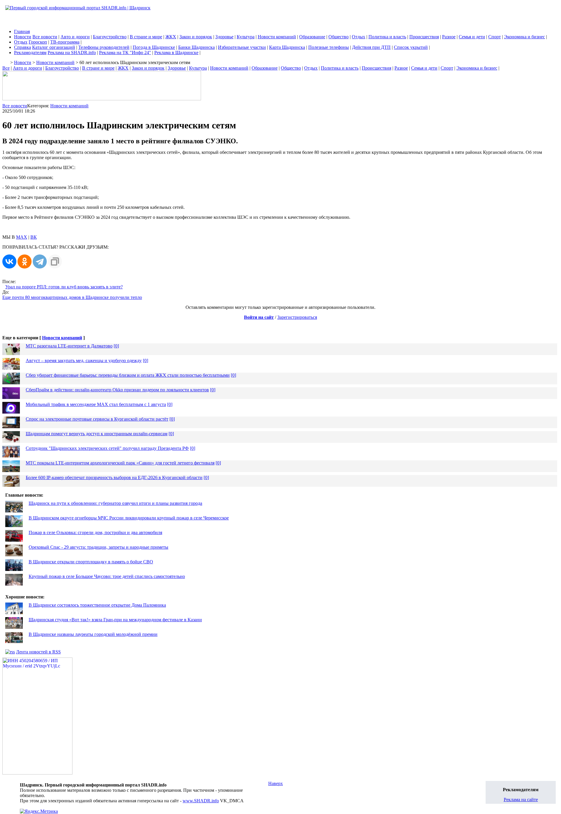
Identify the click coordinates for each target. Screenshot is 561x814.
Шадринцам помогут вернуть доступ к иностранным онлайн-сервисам (96, 433)
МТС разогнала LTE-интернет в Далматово (69, 345)
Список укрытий (411, 47)
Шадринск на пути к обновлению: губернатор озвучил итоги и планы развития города (115, 503)
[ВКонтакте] (9, 261)
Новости (22, 36)
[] (116, 345)
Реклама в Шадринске (176, 52)
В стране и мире (146, 36)
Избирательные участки (242, 47)
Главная (22, 31)
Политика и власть (387, 36)
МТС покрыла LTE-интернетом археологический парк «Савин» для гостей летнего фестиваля (120, 462)
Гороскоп (38, 41)
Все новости (44, 36)
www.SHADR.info (201, 800)
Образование (312, 36)
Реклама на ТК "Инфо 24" (125, 52)
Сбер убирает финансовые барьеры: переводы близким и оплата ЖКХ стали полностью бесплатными (128, 375)
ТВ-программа (64, 41)
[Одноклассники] (25, 261)
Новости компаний (277, 36)
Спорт (494, 36)
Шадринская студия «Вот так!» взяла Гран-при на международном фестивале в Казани (115, 619)
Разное (449, 36)
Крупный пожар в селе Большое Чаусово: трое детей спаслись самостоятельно (107, 576)
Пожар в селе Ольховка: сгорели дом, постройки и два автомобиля (95, 532)
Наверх (275, 783)
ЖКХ (170, 36)
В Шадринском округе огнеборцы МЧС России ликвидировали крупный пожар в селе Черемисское (129, 517)
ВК (33, 237)
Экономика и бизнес (524, 36)
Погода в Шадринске (154, 47)
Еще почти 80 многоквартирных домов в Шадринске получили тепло (72, 297)
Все (6, 68)
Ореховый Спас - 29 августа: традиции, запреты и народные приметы (98, 547)
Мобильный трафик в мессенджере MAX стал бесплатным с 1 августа (96, 404)
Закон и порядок (195, 36)
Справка (22, 47)
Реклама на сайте (521, 799)
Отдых (358, 36)
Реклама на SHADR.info (72, 52)
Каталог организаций (53, 47)
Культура (245, 36)
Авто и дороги (75, 36)
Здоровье (224, 36)
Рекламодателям (30, 52)
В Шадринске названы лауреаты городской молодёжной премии (93, 634)
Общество (338, 36)
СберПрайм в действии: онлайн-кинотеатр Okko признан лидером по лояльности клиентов (117, 389)
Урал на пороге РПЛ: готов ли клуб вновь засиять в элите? (64, 286)
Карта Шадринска (287, 47)
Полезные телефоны (328, 47)
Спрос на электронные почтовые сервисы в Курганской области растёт (97, 419)
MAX (21, 237)
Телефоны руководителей (103, 47)
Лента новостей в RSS (38, 651)
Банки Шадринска (196, 47)
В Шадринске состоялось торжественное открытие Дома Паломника (97, 605)
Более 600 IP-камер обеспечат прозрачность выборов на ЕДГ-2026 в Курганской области (114, 477)
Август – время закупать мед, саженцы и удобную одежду (84, 360)
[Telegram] (40, 261)
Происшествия (424, 36)
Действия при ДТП (371, 47)
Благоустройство (110, 36)
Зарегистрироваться (297, 317)
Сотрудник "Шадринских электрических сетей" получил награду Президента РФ (107, 448)
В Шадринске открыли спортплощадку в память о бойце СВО (91, 561)
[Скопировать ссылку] (55, 261)
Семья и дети (472, 36)
